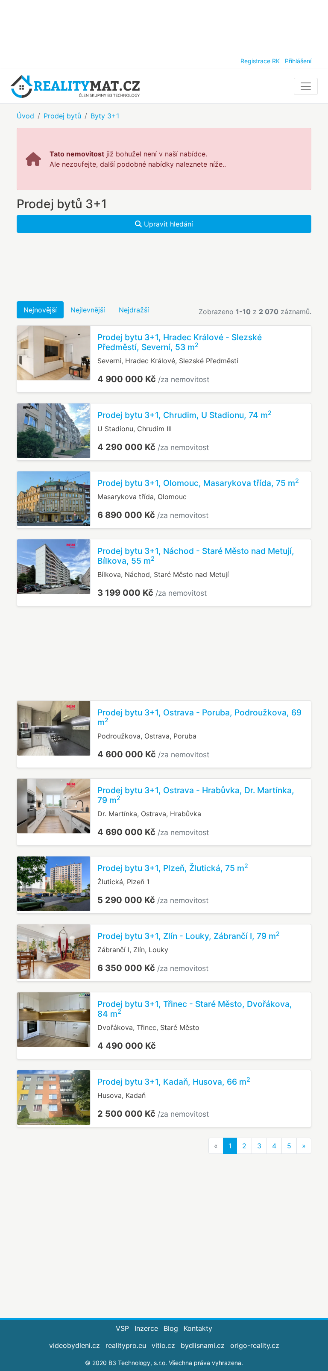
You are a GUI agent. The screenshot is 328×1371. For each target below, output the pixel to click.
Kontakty (198, 1328)
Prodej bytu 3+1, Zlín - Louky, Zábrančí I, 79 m (188, 936)
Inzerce (146, 1328)
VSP (122, 1328)
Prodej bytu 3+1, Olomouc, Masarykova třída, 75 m (198, 483)
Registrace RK (260, 61)
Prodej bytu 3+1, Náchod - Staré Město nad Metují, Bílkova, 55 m (195, 556)
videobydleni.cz (74, 1345)
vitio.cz (163, 1345)
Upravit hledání (167, 224)
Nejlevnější (87, 310)
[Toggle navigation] (306, 86)
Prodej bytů (62, 116)
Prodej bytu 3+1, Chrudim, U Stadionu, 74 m (184, 415)
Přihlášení (298, 61)
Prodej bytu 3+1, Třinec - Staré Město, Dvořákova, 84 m (194, 1009)
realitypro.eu (125, 1345)
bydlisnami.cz (203, 1345)
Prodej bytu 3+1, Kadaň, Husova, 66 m (173, 1082)
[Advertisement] (164, 25)
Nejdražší (134, 310)
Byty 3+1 (105, 116)
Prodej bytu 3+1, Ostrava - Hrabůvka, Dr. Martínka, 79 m (195, 795)
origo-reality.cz (254, 1345)
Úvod (25, 116)
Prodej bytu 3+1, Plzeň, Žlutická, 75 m (172, 868)
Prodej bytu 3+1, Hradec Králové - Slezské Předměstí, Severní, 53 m (179, 342)
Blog (171, 1328)
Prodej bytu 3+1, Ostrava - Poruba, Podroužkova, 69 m (199, 717)
